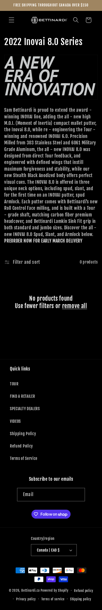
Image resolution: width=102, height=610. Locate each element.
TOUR (14, 383)
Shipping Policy (23, 433)
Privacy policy (26, 599)
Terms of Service (23, 458)
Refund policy (83, 591)
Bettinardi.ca (30, 590)
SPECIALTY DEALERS (25, 408)
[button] (11, 20)
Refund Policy (21, 446)
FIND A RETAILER (22, 396)
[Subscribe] (78, 494)
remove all (74, 306)
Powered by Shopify (55, 590)
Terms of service (53, 599)
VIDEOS (15, 421)
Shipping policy (80, 599)
